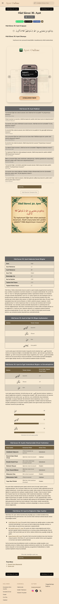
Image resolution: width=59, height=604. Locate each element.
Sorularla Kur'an (7, 592)
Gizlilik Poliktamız (21, 590)
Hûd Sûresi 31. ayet (46, 9)
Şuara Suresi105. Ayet (15, 536)
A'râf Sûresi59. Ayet (15, 522)
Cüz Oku (5, 597)
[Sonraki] (49, 76)
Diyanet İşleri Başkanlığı (15, 564)
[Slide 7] (30, 93)
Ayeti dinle (30, 17)
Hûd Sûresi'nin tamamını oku (29, 192)
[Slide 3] (27, 93)
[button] (32, 590)
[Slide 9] (32, 93)
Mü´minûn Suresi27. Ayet (16, 528)
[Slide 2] (26, 93)
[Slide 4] (28, 93)
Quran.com (11, 566)
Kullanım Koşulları (21, 593)
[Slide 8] (31, 93)
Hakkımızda (20, 587)
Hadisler (5, 600)
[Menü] (2, 3)
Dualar (4, 594)
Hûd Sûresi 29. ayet (12, 9)
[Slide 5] (29, 93)
